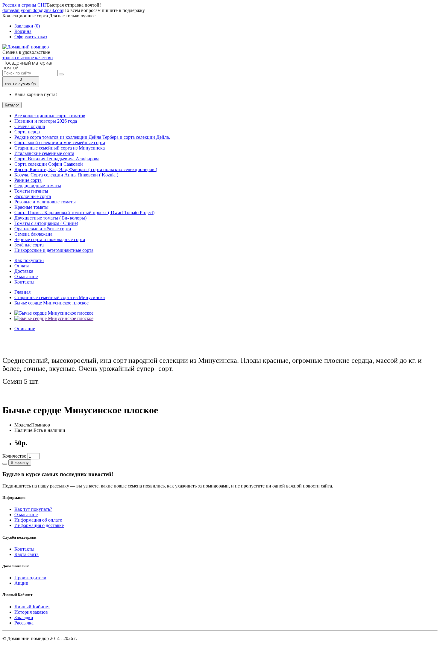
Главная (22, 292)
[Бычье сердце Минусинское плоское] (53, 313)
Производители (30, 577)
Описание (24, 328)
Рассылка (24, 622)
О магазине (26, 276)
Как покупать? (29, 260)
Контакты (24, 281)
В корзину (20, 462)
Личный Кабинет (32, 606)
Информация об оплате (38, 519)
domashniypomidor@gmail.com (32, 10)
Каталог (12, 105)
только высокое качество (27, 57)
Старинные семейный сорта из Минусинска (59, 297)
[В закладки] (4, 464)
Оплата (21, 265)
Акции (21, 583)
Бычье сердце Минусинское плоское (51, 302)
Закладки (23, 617)
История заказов (31, 612)
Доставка (23, 271)
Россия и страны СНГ (24, 4)
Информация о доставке (39, 525)
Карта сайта (26, 554)
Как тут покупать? (33, 509)
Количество (14, 455)
